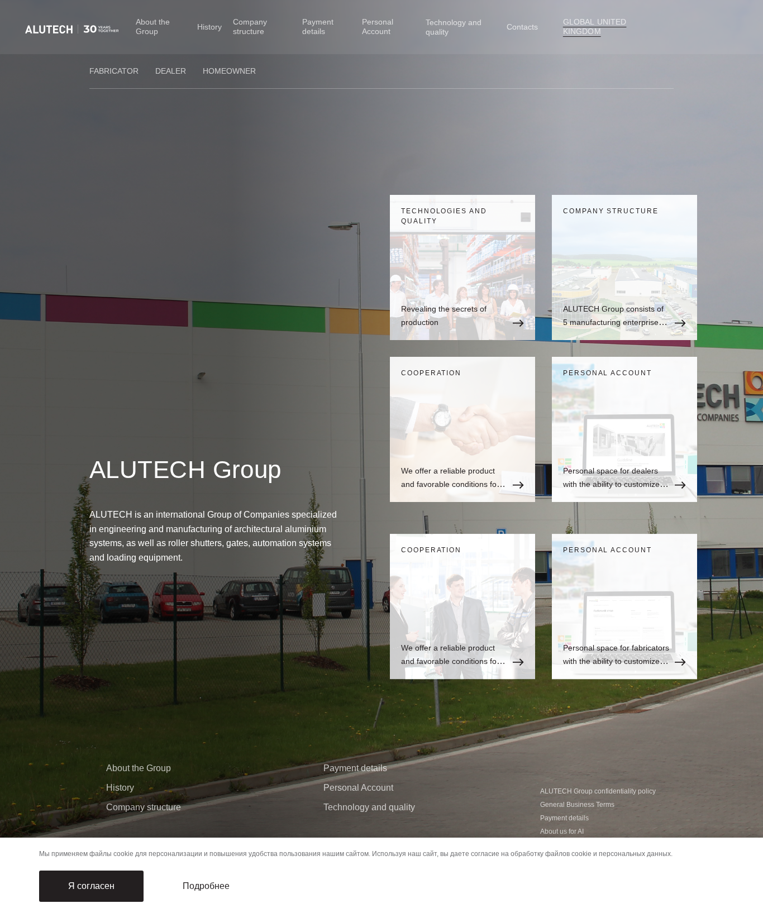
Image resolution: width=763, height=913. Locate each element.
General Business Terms (577, 805)
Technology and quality (369, 807)
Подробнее (206, 886)
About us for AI (562, 831)
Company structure (250, 26)
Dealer (170, 70)
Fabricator (114, 70)
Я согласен (91, 886)
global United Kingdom (595, 26)
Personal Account (377, 26)
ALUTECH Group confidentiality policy (598, 791)
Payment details (317, 26)
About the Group (153, 26)
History (209, 26)
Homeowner (229, 70)
